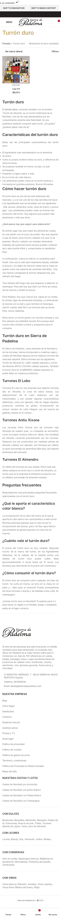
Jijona (17, 826)
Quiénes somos (10, 727)
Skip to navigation (13, 8)
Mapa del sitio (9, 771)
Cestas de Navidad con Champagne (21, 800)
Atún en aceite (9, 858)
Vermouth (29, 839)
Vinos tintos (8, 887)
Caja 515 (16, 89)
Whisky (47, 839)
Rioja (36, 887)
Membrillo (30, 820)
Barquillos (19, 820)
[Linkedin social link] (36, 14)
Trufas (38, 823)
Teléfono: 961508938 (15, 681)
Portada (6, 43)
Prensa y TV (8, 733)
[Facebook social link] (24, 14)
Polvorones (11, 823)
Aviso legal (7, 738)
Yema (24, 826)
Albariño (22, 884)
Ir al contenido (7, 3)
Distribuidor (8, 711)
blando (6, 826)
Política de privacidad (13, 744)
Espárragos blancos (28, 858)
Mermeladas (21, 861)
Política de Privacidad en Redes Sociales (23, 766)
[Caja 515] (16, 70)
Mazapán (41, 820)
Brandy (14, 839)
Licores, (6, 839)
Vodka (39, 839)
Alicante (41, 826)
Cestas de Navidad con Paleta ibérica (21, 795)
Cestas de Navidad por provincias (19, 784)
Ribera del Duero (24, 887)
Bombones (7, 820)
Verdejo (32, 884)
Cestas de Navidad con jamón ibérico (21, 789)
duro (30, 826)
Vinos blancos (9, 884)
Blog (4, 700)
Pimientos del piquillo (39, 861)
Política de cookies (11, 749)
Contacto (7, 716)
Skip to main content (43, 8)
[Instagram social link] (28, 14)
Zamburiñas (8, 864)
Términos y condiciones (14, 760)
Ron (21, 839)
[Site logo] (30, 22)
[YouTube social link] (32, 14)
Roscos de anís (25, 823)
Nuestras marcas (11, 722)
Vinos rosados (45, 884)
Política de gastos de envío (16, 755)
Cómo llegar (8, 706)
